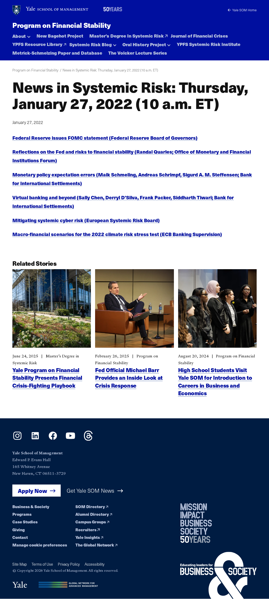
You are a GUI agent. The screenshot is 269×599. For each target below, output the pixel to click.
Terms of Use (42, 564)
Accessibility (95, 564)
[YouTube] (70, 439)
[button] (21, 34)
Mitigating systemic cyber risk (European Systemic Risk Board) (86, 220)
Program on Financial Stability (61, 25)
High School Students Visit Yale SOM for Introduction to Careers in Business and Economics (215, 381)
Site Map (19, 564)
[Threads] (88, 439)
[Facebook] (53, 439)
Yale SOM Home (244, 10)
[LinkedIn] (35, 439)
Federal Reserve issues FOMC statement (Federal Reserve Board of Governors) (105, 137)
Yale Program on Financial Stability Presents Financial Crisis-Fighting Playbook (47, 377)
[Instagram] (17, 439)
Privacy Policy (69, 564)
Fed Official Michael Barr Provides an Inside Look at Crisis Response (129, 377)
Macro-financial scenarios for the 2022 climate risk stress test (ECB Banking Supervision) (117, 234)
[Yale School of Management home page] (50, 10)
